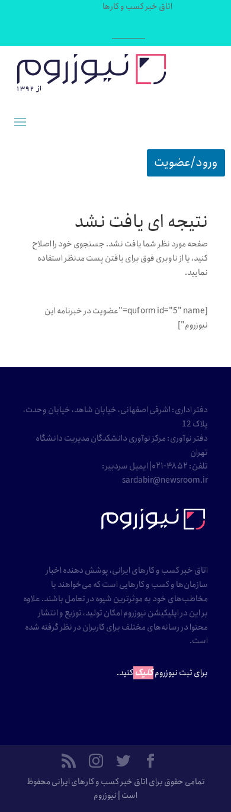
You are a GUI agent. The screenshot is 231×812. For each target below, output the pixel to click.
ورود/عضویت (186, 162)
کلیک (143, 672)
